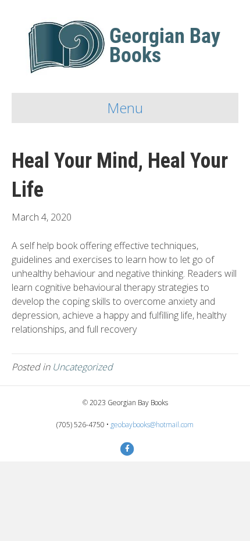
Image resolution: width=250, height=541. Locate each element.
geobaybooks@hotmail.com (152, 425)
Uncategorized (82, 366)
